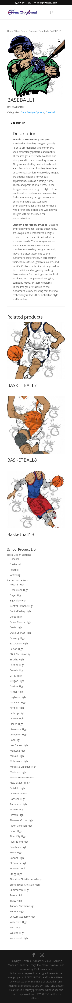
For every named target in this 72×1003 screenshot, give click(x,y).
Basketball (15, 564)
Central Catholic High (21, 606)
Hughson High (18, 697)
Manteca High (18, 750)
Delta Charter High (20, 632)
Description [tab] (18, 122)
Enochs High (17, 659)
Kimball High (17, 707)
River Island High (19, 841)
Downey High (17, 638)
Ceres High (16, 616)
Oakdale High (17, 788)
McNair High (17, 756)
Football (14, 569)
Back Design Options (26, 31)
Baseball (43, 31)
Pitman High (17, 814)
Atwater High (17, 584)
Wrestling (15, 575)
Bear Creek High (19, 590)
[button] (59, 41)
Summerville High (19, 889)
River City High (18, 836)
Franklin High (17, 670)
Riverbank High (18, 847)
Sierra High (16, 852)
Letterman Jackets (17, 580)
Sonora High (17, 857)
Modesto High (18, 772)
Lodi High (15, 740)
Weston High (17, 932)
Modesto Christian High (23, 766)
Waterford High (18, 922)
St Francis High (18, 863)
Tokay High (16, 895)
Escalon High (17, 665)
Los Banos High (19, 745)
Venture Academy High (22, 916)
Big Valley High (18, 600)
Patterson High (18, 804)
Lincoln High (17, 718)
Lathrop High (17, 713)
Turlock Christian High (22, 906)
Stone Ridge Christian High (25, 884)
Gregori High (17, 681)
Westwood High (19, 938)
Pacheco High (17, 798)
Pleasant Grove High (21, 820)
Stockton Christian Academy (26, 879)
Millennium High (19, 761)
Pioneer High (17, 809)
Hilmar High (16, 691)
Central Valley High (20, 611)
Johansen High (18, 702)
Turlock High (17, 911)
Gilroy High (16, 675)
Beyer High (16, 595)
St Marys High (18, 868)
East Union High (19, 643)
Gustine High (17, 686)
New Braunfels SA (20, 782)
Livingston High (18, 734)
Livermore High (18, 729)
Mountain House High (22, 777)
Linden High (16, 724)
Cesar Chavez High (20, 622)
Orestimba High (18, 793)
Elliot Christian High (20, 654)
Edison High (16, 649)
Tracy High (16, 900)
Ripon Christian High (21, 825)
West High (15, 927)
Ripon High (16, 831)
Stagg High (16, 873)
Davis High (16, 627)
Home (10, 31)
